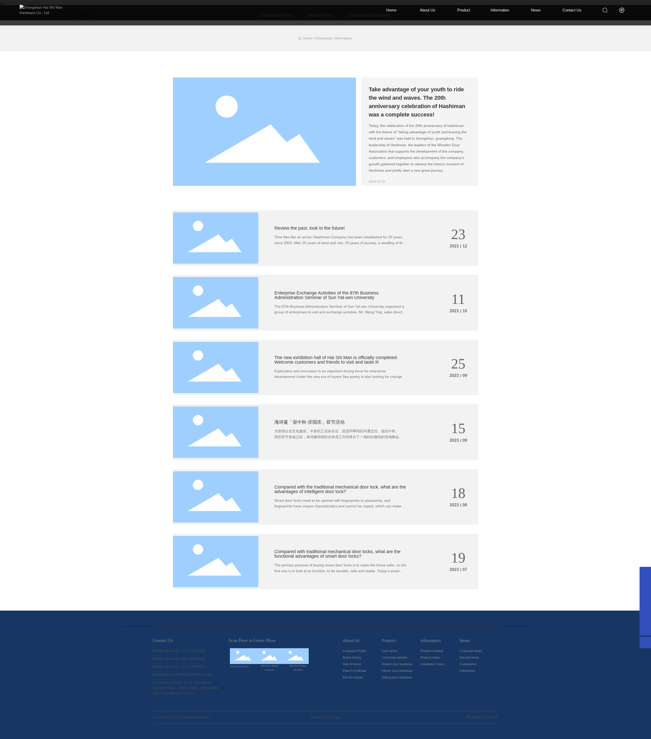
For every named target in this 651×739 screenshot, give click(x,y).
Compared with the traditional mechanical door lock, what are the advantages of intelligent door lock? (340, 489)
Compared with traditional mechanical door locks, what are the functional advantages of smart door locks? (337, 554)
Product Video (430, 657)
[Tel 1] (645, 584)
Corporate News (471, 651)
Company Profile (354, 651)
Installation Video (433, 664)
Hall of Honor (352, 664)
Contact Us (572, 10)
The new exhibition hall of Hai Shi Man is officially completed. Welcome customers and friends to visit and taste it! (336, 360)
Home (391, 10)
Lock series (389, 651)
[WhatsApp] (645, 572)
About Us (427, 10)
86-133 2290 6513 (190, 666)
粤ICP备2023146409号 (482, 717)
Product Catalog (432, 651)
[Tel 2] (645, 595)
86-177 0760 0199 (190, 651)
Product (463, 10)
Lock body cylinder (395, 657)
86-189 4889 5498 (190, 659)
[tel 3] (645, 607)
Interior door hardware (397, 671)
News (536, 10)
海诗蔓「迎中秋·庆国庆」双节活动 (309, 422)
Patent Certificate (354, 671)
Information (500, 10)
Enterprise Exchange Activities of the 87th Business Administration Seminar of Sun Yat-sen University (326, 295)
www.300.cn (318, 717)
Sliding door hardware (397, 677)
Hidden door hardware (397, 664)
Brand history (352, 657)
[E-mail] (645, 618)
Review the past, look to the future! (309, 228)
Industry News (469, 657)
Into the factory (353, 677)
